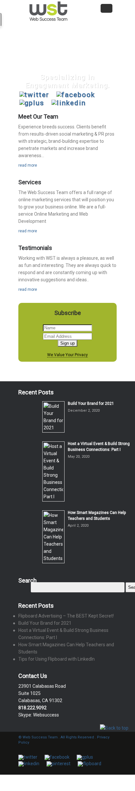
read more (27, 165)
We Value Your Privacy (67, 355)
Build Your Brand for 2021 (91, 403)
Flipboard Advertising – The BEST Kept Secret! (66, 615)
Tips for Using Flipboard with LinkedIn (56, 659)
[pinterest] (58, 763)
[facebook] (75, 94)
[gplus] (31, 103)
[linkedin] (68, 103)
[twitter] (34, 94)
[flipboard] (89, 763)
